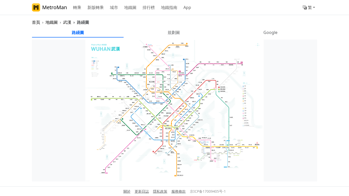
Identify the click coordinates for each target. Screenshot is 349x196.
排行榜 (149, 7)
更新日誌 (142, 191)
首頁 (36, 22)
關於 (127, 191)
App (187, 7)
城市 (114, 7)
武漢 (67, 22)
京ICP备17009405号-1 (208, 191)
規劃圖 (174, 32)
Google (270, 32)
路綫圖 (78, 32)
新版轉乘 (95, 7)
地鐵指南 (169, 7)
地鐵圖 (130, 7)
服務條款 (178, 191)
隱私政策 (160, 191)
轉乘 (77, 7)
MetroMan (54, 7)
